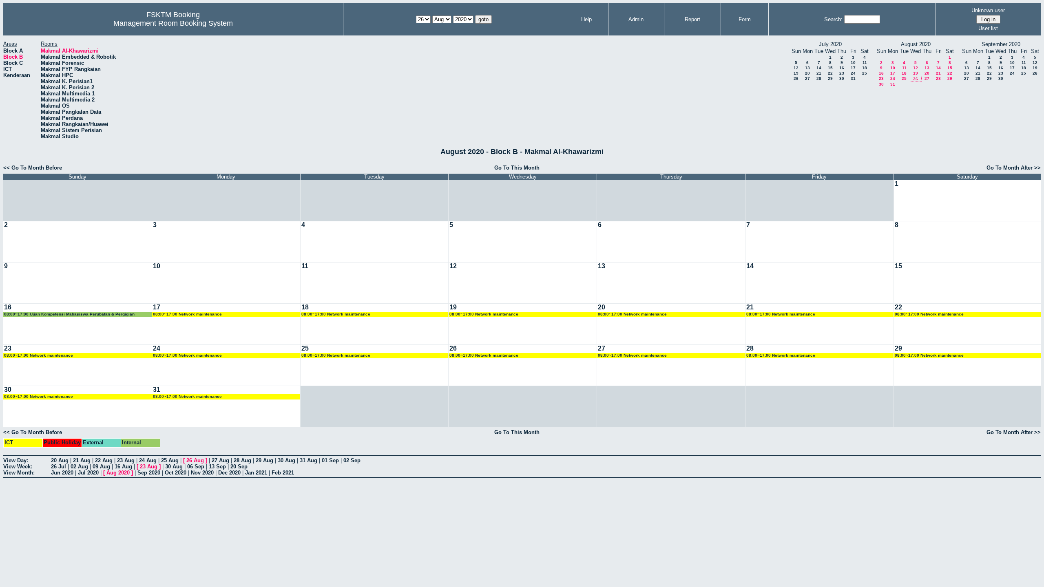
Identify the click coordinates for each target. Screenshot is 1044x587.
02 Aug (79, 466)
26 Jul (58, 466)
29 (830, 78)
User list (988, 28)
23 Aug (126, 460)
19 (796, 73)
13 (807, 68)
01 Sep (330, 460)
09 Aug (101, 466)
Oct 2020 (175, 473)
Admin (636, 19)
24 (853, 73)
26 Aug (195, 460)
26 (796, 78)
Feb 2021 (283, 473)
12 (796, 68)
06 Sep (195, 466)
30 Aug (286, 460)
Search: (833, 19)
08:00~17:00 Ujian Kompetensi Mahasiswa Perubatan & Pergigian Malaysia (69, 314)
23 (841, 73)
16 (841, 68)
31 (853, 78)
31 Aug (308, 460)
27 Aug (220, 460)
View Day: (15, 460)
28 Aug (242, 460)
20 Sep (239, 466)
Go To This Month (517, 168)
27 (807, 78)
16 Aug (123, 466)
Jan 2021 (256, 473)
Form (745, 19)
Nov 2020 (202, 473)
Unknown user (988, 10)
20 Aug (60, 460)
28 (818, 78)
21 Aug (82, 460)
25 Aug (170, 460)
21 (818, 73)
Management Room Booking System (173, 23)
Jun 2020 (62, 473)
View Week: (17, 466)
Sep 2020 (148, 473)
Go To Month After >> (1013, 168)
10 (853, 62)
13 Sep (217, 466)
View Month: (19, 473)
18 (864, 68)
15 (830, 68)
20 (807, 73)
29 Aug (264, 460)
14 (818, 68)
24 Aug (148, 460)
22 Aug (104, 460)
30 (841, 78)
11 (865, 62)
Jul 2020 (88, 473)
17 (853, 68)
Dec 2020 (229, 473)
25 (864, 73)
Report (692, 19)
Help (586, 19)
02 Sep (352, 460)
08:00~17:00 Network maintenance (187, 314)
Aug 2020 (118, 473)
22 (830, 73)
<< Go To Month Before (32, 168)
